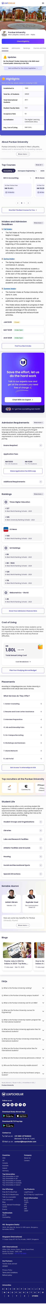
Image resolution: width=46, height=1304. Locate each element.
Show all (39, 165)
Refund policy (7, 1275)
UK (3, 1160)
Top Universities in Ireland (11, 1185)
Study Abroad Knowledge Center (11, 1206)
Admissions (16, 48)
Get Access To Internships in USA (23, 767)
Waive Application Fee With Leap (23, 471)
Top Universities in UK (10, 1178)
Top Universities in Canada (11, 1180)
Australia (5, 1165)
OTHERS (35, 1296)
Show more (38, 223)
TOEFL (26, 1202)
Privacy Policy (7, 1270)
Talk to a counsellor (9, 1197)
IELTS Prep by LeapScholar (33, 1194)
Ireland (4, 1168)
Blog (3, 1202)
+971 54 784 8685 (20, 1253)
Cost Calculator (7, 1199)
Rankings (26, 48)
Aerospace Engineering (27, 171)
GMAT (26, 1211)
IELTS (4, 1215)
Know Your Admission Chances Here (23, 611)
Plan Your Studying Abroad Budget (23, 670)
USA (3, 1158)
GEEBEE (5, 1266)
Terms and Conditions (10, 1272)
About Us (27, 1158)
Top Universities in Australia (12, 1183)
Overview (5, 48)
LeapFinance (28, 1192)
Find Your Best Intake (23, 346)
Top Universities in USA (10, 1176)
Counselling (6, 1217)
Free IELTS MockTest (9, 1192)
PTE (25, 1206)
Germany (5, 1171)
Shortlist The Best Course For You (22, 210)
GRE (25, 1209)
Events (4, 1209)
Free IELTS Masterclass (10, 1194)
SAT (25, 1204)
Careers (27, 1160)
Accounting (9, 171)
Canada (5, 1163)
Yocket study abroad (9, 1264)
